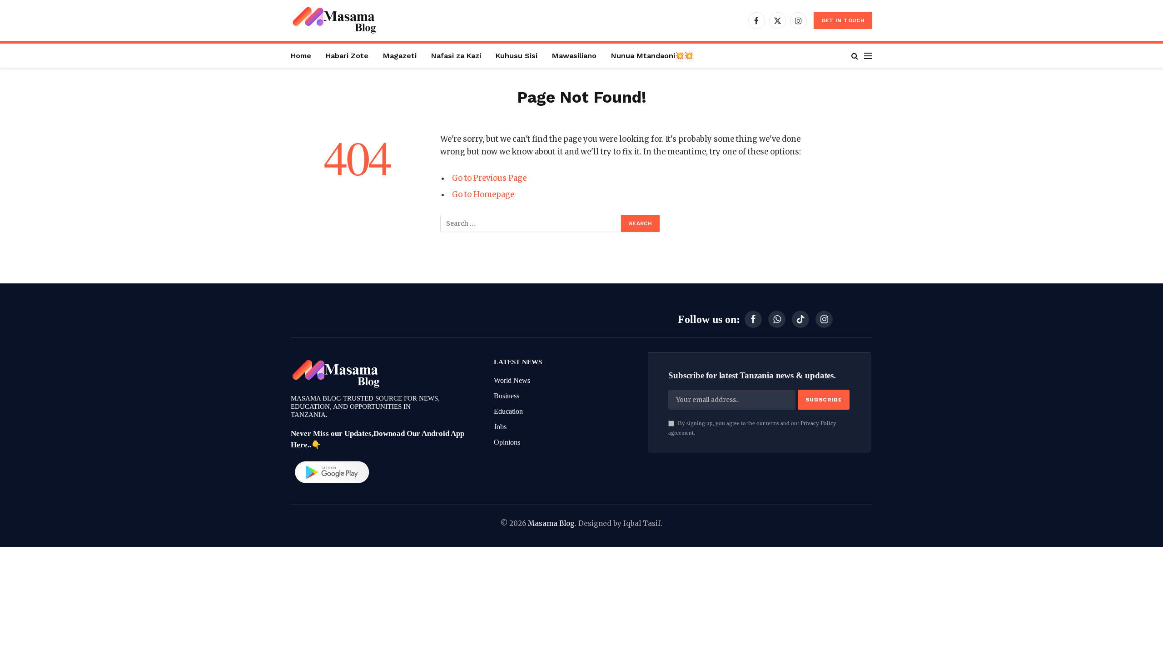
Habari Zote (347, 55)
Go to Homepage (483, 194)
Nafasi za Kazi (456, 55)
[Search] (855, 55)
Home (301, 55)
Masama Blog (551, 523)
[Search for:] (531, 223)
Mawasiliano (574, 55)
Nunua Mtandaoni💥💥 (652, 55)
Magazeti (400, 55)
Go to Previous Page (489, 178)
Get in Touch (843, 20)
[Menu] (868, 55)
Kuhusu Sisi (516, 55)
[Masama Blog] (334, 20)
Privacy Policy (818, 423)
